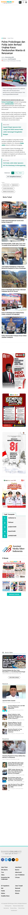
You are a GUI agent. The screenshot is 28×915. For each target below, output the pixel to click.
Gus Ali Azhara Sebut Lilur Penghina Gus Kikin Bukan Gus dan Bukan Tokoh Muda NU (15, 779)
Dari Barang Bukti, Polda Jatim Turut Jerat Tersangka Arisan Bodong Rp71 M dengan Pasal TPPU (13, 245)
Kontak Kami (14, 910)
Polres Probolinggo (7, 102)
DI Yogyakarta (5, 885)
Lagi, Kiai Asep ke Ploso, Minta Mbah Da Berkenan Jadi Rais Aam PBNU (16, 785)
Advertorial (18, 872)
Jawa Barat (18, 867)
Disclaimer (6, 908)
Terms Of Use (21, 908)
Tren (2, 872)
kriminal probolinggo (8, 191)
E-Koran (5, 558)
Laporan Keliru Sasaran (8, 700)
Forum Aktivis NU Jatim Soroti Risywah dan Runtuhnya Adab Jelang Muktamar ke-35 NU (15, 764)
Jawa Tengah (19, 885)
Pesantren (5, 739)
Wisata (17, 893)
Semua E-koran (14, 594)
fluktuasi (10, 522)
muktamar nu (12, 517)
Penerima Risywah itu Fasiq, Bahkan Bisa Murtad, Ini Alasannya (15, 730)
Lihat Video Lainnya (14, 677)
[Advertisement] (14, 20)
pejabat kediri (12, 526)
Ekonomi (17, 890)
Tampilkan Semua (15, 176)
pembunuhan (9, 104)
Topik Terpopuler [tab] (9, 514)
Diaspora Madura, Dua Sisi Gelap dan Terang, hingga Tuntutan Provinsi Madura (14, 724)
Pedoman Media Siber (18, 905)
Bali (2, 888)
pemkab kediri (12, 535)
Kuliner (3, 893)
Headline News (5, 896)
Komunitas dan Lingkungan (5, 878)
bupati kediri (12, 531)
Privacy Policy (13, 908)
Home (4, 38)
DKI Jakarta (4, 869)
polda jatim (6, 185)
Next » (21, 173)
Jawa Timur (4, 867)
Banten (17, 869)
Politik (3, 890)
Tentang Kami (8, 905)
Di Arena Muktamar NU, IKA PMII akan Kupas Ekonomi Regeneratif (16, 707)
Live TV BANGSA (19, 874)
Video (2, 874)
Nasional (5, 683)
